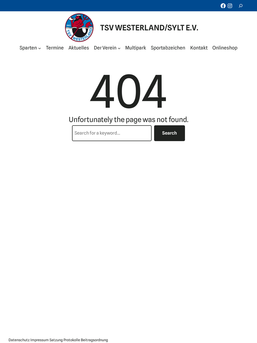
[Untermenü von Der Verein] (119, 47)
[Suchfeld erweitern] (240, 5)
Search (169, 133)
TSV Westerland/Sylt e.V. (149, 27)
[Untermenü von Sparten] (39, 47)
